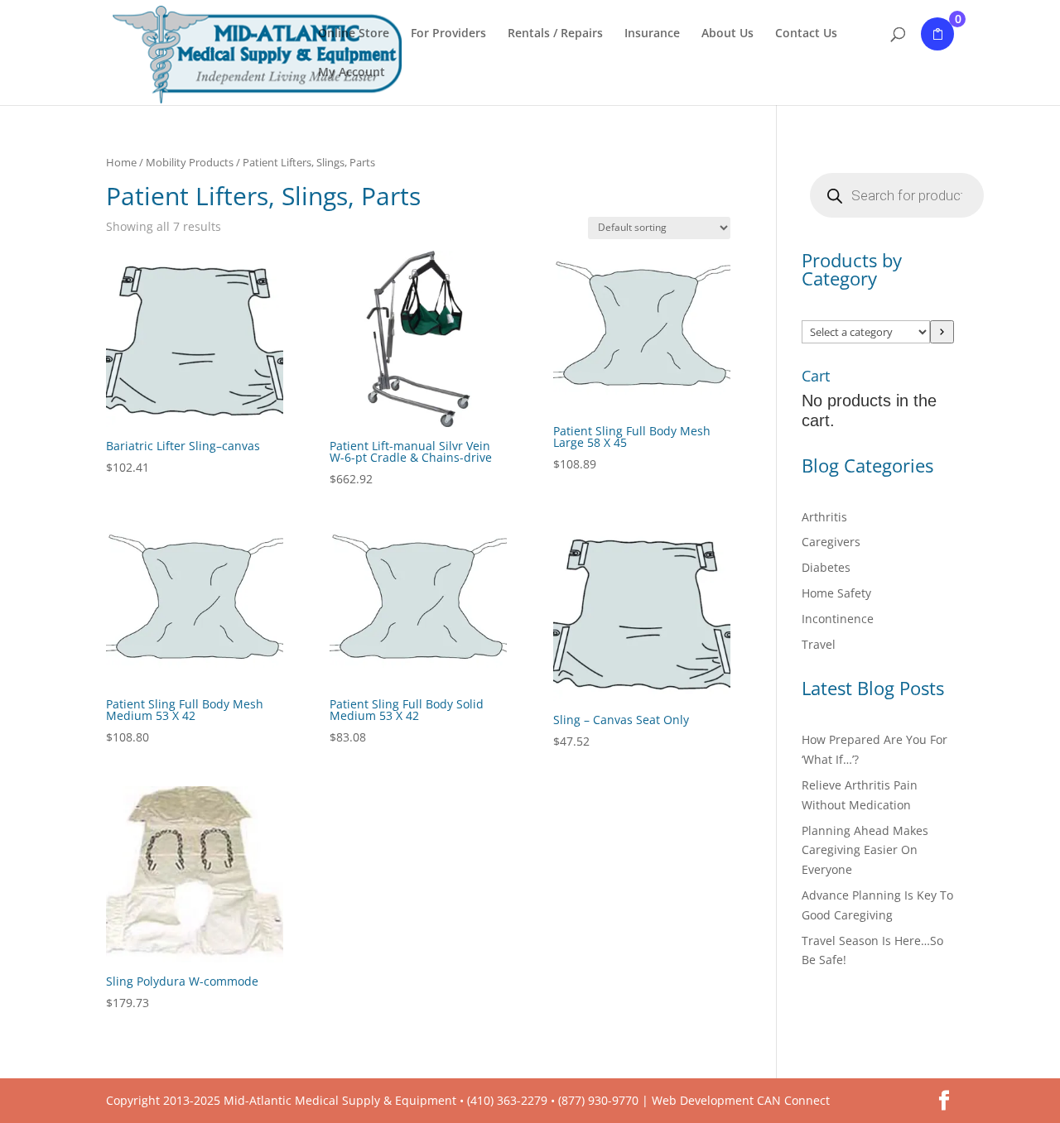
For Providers (448, 34)
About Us (727, 34)
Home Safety (836, 593)
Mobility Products (190, 162)
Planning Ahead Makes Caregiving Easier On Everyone (865, 850)
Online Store (353, 34)
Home (121, 162)
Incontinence (838, 618)
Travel (819, 644)
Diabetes (826, 567)
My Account (351, 72)
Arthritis (824, 517)
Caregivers (831, 542)
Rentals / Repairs (555, 34)
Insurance (652, 34)
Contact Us (806, 34)
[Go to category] (942, 331)
